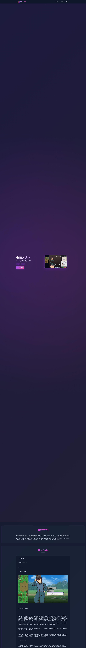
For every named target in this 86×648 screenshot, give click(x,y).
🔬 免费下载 (21, 267)
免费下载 (67, 1)
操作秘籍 (62, 1)
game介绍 (56, 1)
